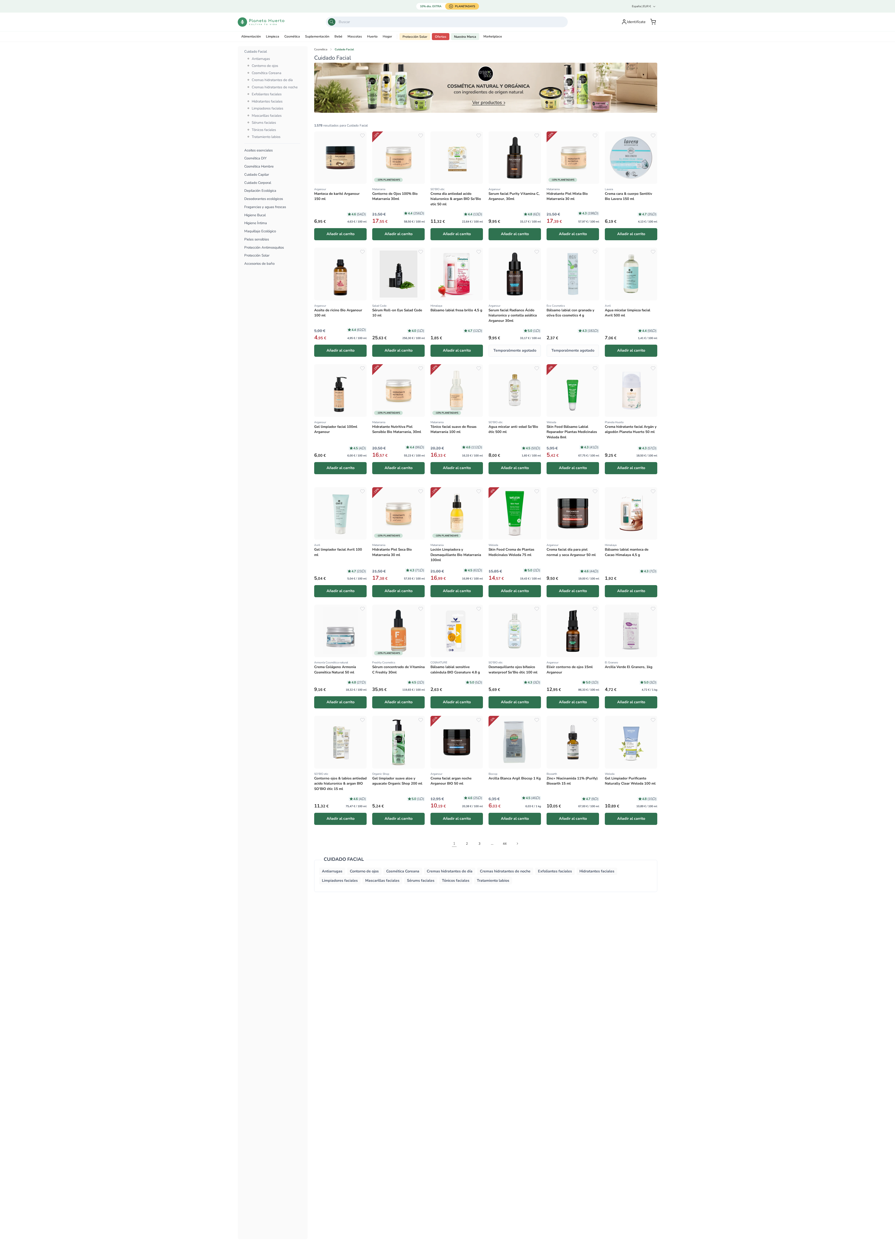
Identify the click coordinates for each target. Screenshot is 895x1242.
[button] (653, 22)
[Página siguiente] (517, 843)
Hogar (387, 36)
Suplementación (317, 36)
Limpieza (272, 36)
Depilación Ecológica (260, 191)
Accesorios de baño (259, 263)
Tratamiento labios (266, 136)
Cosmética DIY (255, 158)
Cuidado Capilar (256, 174)
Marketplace (492, 36)
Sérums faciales (264, 122)
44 (504, 843)
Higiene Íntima (255, 223)
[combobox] (447, 22)
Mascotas (355, 36)
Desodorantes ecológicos (263, 199)
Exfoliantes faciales (267, 94)
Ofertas (440, 36)
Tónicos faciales (264, 129)
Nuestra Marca (465, 36)
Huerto (372, 36)
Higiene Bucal (255, 215)
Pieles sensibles (256, 239)
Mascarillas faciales (267, 115)
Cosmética (292, 36)
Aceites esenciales (258, 150)
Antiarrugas (261, 58)
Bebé (338, 36)
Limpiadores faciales (267, 108)
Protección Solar (415, 36)
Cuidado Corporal (257, 183)
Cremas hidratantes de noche (275, 87)
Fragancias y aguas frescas (265, 207)
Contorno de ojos (265, 65)
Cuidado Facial (255, 51)
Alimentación (251, 36)
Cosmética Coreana (266, 73)
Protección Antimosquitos (264, 247)
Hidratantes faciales (267, 101)
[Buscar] (332, 22)
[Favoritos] (362, 135)
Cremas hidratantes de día (272, 80)
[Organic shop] (485, 88)
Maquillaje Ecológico (260, 231)
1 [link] (454, 843)
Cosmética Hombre (259, 166)
